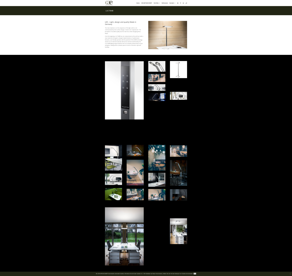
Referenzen (165, 3)
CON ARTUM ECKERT (146, 3)
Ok (195, 273)
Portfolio (156, 3)
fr (180, 3)
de (177, 3)
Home (138, 3)
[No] (290, 274)
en (183, 3)
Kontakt (171, 3)
